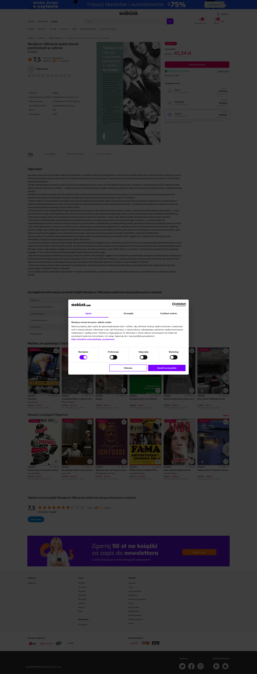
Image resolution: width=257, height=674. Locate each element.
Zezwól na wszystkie (166, 368)
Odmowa (128, 368)
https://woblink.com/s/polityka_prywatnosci (93, 339)
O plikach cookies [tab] (168, 313)
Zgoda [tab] (88, 313)
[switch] (113, 357)
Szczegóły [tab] (128, 313)
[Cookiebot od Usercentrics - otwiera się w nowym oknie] (174, 305)
